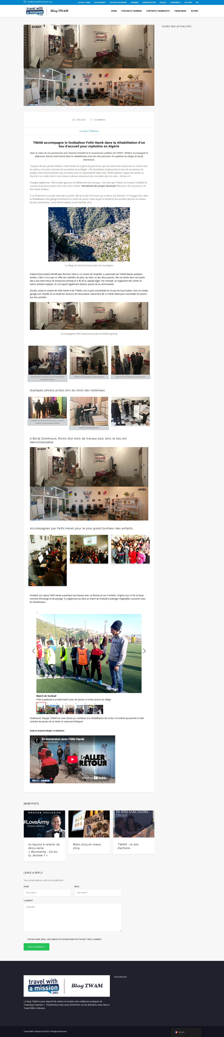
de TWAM (76, 290)
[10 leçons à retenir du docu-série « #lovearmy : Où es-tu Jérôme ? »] (44, 823)
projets (85, 131)
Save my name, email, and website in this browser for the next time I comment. (64, 939)
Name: (26, 886)
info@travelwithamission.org (39, 1)
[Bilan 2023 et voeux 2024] (89, 823)
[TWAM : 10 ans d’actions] (133, 823)
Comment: (28, 900)
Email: (77, 886)
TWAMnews (94, 131)
